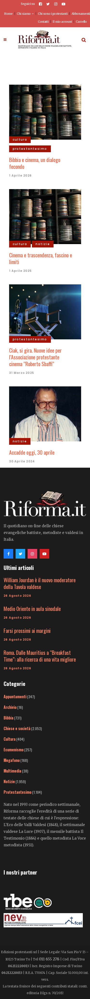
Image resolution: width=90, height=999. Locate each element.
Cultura (10, 739)
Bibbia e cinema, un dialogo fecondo (34, 163)
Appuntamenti (15, 696)
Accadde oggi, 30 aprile (31, 452)
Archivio (10, 707)
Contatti (43, 21)
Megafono (12, 760)
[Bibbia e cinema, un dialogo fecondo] (45, 111)
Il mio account (62, 21)
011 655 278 (49, 959)
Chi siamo (24, 13)
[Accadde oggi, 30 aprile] (45, 413)
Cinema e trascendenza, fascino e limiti (40, 258)
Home (8, 13)
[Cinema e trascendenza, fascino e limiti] (45, 216)
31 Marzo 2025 (21, 373)
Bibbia (8, 718)
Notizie (9, 781)
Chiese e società (17, 728)
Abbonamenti (81, 13)
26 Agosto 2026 (17, 596)
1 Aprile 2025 (20, 271)
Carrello (81, 21)
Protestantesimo (17, 792)
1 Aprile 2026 (20, 175)
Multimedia (12, 771)
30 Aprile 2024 (22, 461)
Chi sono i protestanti (52, 13)
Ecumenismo (14, 750)
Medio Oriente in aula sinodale (32, 608)
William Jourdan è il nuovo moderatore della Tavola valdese (40, 583)
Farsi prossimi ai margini (27, 630)
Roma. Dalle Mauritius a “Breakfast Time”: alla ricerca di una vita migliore (40, 656)
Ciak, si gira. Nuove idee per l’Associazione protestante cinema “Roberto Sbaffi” (35, 357)
